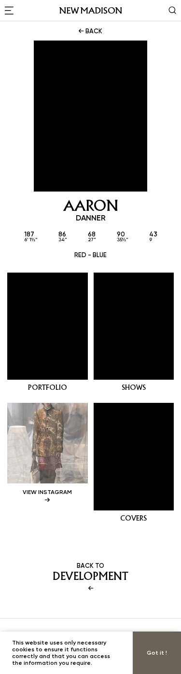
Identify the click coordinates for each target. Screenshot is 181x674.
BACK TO (90, 572)
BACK (93, 31)
